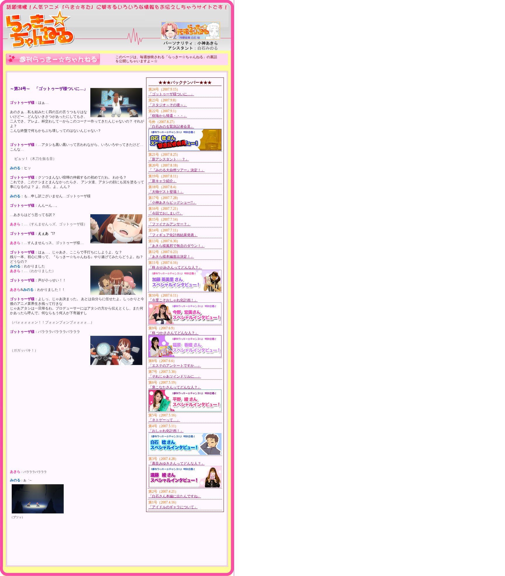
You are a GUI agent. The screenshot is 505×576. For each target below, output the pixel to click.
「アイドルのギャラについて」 (173, 507)
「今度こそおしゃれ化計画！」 (173, 300)
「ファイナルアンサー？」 (169, 224)
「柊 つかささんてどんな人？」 (173, 333)
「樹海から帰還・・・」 (167, 116)
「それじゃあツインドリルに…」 (174, 376)
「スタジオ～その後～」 (167, 105)
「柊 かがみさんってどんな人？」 (175, 267)
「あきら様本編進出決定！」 (171, 257)
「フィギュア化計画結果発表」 (173, 235)
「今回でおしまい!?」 (165, 213)
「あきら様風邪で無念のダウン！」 (176, 246)
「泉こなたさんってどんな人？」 (174, 387)
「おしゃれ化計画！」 (166, 431)
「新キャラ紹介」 (162, 181)
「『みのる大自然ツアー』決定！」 (176, 170)
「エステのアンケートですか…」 (174, 366)
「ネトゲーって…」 (164, 420)
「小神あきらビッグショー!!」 (172, 202)
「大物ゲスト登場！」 (166, 192)
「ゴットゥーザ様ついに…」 (171, 94)
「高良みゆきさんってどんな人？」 (176, 463)
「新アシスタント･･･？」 (168, 159)
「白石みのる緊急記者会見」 (171, 126)
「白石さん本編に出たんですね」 (174, 496)
